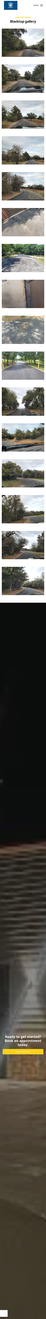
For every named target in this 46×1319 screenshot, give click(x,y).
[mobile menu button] (41, 5)
